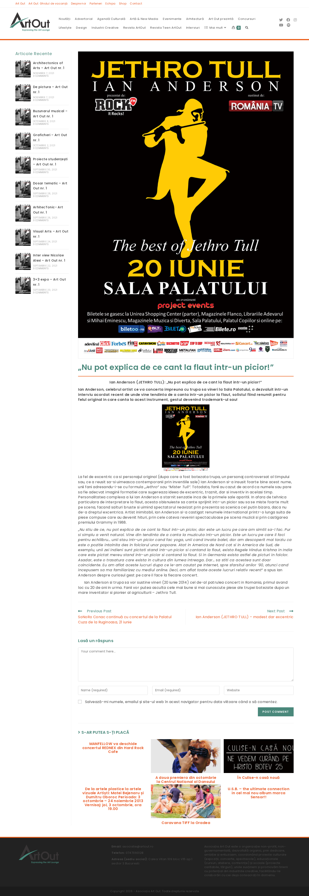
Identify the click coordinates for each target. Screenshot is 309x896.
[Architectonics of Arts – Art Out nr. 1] (23, 68)
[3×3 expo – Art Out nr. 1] (23, 285)
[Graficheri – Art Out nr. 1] (23, 141)
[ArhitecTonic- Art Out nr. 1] (23, 213)
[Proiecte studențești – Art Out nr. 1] (23, 165)
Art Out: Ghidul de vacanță (48, 3)
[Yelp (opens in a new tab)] (288, 25)
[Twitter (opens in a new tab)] (281, 20)
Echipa (110, 3)
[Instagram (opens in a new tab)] (295, 20)
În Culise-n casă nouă (258, 778)
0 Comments (41, 76)
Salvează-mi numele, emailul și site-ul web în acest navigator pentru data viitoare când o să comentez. (181, 701)
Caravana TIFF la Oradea (186, 823)
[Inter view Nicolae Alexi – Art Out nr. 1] (23, 261)
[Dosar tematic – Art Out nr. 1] (23, 189)
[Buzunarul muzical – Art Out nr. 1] (23, 117)
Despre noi (78, 3)
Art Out (20, 3)
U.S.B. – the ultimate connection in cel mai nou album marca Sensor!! (258, 793)
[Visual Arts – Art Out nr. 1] (23, 237)
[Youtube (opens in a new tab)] (281, 25)
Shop (123, 3)
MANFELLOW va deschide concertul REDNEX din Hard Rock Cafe (113, 748)
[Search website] (246, 27)
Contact (136, 3)
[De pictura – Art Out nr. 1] (23, 92)
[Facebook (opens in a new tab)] (288, 20)
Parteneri (96, 3)
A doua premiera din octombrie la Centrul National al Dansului (185, 780)
